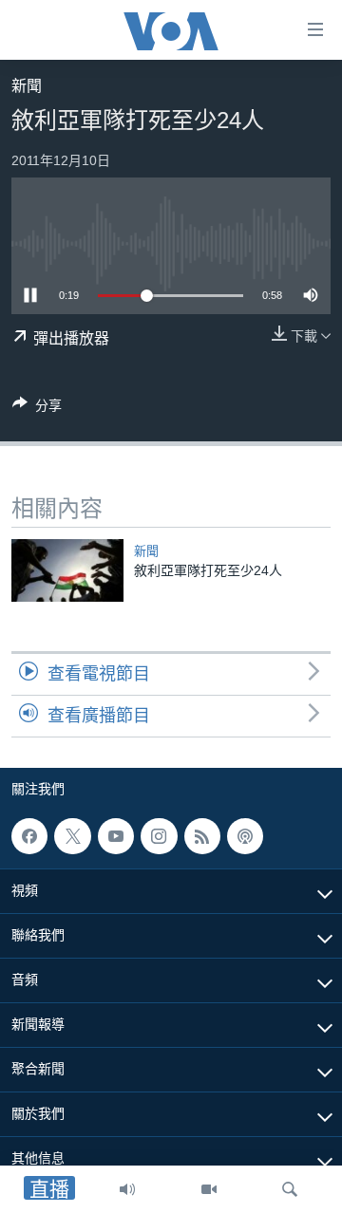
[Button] (37, 408)
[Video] (209, 1189)
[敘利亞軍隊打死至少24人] (67, 570)
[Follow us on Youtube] (116, 836)
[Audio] (127, 1189)
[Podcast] (245, 836)
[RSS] (202, 836)
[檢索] (289, 1189)
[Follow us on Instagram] (159, 836)
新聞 (26, 86)
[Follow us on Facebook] (29, 836)
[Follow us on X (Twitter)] (72, 836)
